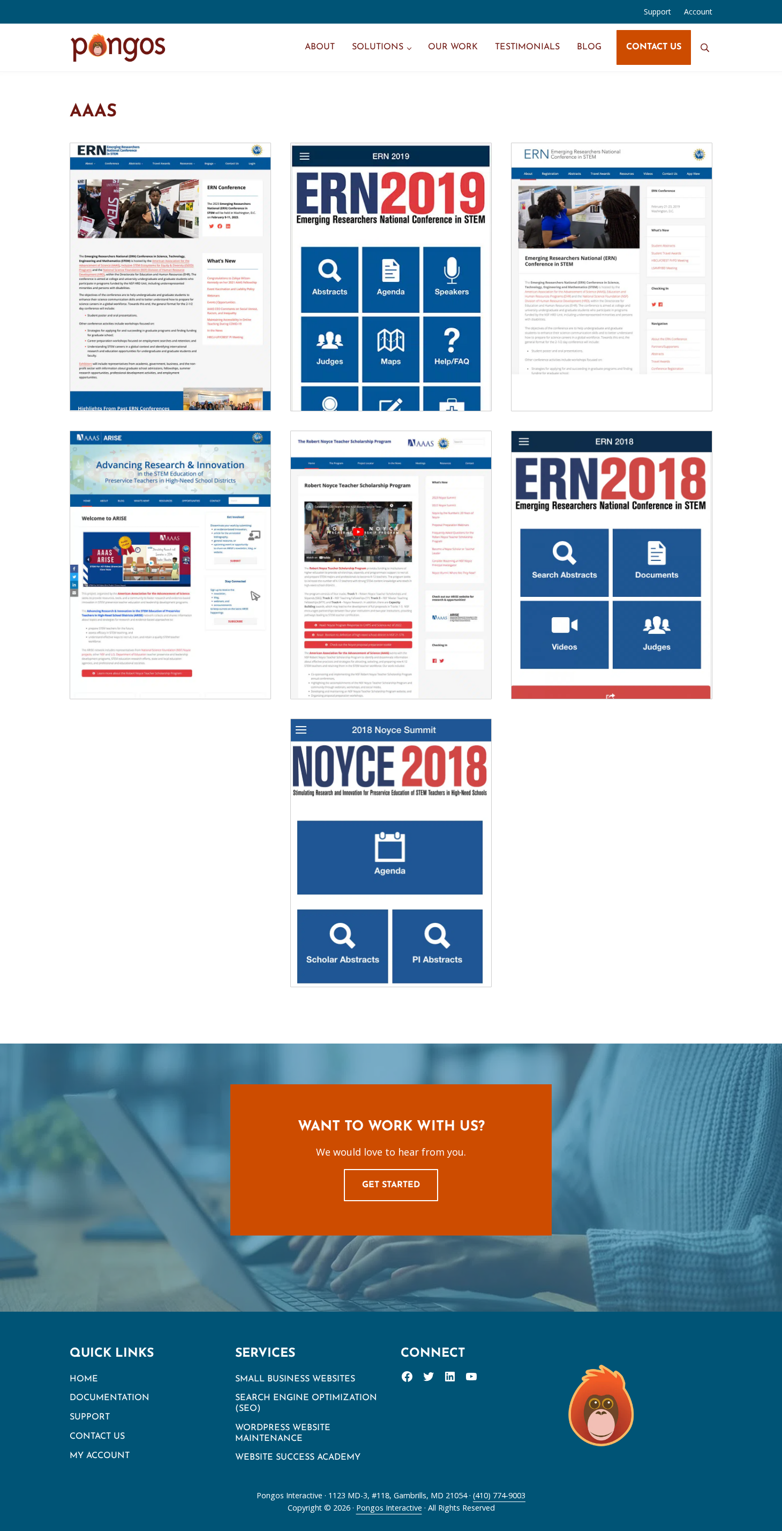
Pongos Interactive (389, 1508)
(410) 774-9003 (499, 1495)
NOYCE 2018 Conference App (391, 829)
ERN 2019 (611, 253)
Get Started (391, 1185)
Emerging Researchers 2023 (170, 253)
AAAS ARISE (170, 541)
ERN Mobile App (612, 541)
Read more (176, 305)
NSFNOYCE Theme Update (391, 541)
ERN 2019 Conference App (391, 253)
